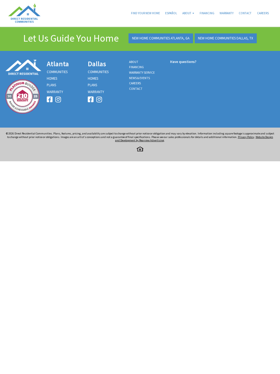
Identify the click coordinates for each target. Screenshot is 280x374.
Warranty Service (142, 72)
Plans (51, 85)
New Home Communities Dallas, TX (225, 38)
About (186, 13)
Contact (245, 13)
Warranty (227, 13)
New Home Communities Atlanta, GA (160, 38)
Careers (263, 13)
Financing (207, 13)
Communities (57, 72)
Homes (52, 78)
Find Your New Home (145, 13)
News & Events (139, 78)
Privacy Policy (246, 137)
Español (171, 13)
